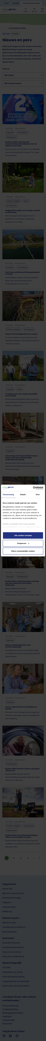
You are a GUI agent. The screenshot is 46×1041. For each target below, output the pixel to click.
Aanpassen (21, 543)
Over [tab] (38, 494)
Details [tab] (23, 494)
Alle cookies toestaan (23, 535)
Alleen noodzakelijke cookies (23, 551)
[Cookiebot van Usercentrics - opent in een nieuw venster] (33, 487)
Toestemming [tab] (8, 494)
